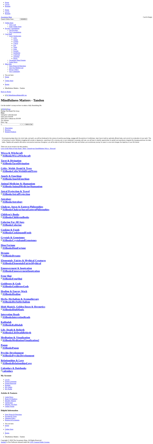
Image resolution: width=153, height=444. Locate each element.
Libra (15, 49)
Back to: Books (6, 92)
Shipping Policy (10, 418)
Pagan (4, 345)
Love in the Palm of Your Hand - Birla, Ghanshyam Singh (20, 148)
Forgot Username (10, 381)
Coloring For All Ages (12, 222)
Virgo (15, 47)
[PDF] (3, 109)
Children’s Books (10, 214)
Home (7, 2)
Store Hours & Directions (17, 66)
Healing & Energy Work (14, 291)
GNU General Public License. (40, 442)
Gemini (15, 41)
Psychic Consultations (12, 28)
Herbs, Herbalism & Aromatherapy (20, 299)
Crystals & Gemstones (13, 237)
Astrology (6, 199)
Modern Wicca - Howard (47, 148)
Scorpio (15, 51)
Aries (15, 38)
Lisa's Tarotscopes (15, 36)
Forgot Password (10, 383)
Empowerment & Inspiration (16, 268)
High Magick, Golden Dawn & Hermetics (23, 306)
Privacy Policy (14, 70)
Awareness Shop (6, 17)
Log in (7, 4)
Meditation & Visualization (15, 337)
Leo (14, 45)
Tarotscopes (9, 403)
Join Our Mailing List (16, 68)
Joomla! (3, 442)
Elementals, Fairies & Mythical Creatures (23, 260)
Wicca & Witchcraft (12, 153)
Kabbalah (6, 322)
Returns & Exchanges (12, 420)
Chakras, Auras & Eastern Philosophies (22, 206)
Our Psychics (13, 30)
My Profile (8, 389)
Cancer (15, 43)
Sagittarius (16, 53)
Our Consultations (15, 32)
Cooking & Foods (10, 229)
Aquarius (16, 56)
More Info (8, 64)
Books (7, 84)
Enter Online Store (15, 26)
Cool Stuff (8, 34)
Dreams (5, 253)
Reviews (8, 130)
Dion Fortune (8, 245)
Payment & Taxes (11, 416)
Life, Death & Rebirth (12, 329)
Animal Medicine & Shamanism (18, 183)
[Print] (8, 109)
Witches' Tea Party (11, 404)
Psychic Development (12, 352)
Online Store (9, 23)
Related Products (10, 132)
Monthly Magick (10, 401)
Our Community (14, 71)
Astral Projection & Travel (15, 191)
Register (7, 6)
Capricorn (16, 55)
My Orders (8, 387)
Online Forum (9, 406)
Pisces (15, 58)
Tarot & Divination (11, 160)
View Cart (12, 25)
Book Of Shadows (11, 399)
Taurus (15, 40)
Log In (7, 380)
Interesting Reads (10, 314)
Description (9, 128)
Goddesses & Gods (11, 283)
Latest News (13, 62)
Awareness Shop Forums (17, 60)
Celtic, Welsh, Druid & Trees (16, 168)
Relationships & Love (12, 360)
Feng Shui (6, 276)
